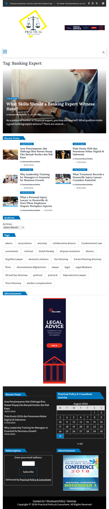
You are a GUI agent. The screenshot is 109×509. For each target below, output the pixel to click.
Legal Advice (26, 144)
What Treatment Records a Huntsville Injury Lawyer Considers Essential (88, 177)
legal (67, 267)
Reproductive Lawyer (74, 275)
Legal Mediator (84, 267)
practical (52, 275)
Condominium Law (91, 243)
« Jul (80, 443)
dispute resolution (70, 251)
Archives (7, 224)
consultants (11, 251)
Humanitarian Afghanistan (31, 267)
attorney (42, 243)
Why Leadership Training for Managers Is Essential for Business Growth (35, 177)
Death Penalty (46, 251)
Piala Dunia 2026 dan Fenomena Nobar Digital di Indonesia (88, 151)
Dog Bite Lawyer (14, 259)
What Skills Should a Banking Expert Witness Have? (50, 106)
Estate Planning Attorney (87, 259)
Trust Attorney (13, 283)
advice (8, 243)
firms (8, 267)
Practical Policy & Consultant (35, 479)
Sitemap (71, 501)
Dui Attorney (61, 259)
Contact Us (39, 501)
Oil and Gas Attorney (16, 275)
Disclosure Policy (56, 501)
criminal (28, 251)
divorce (90, 251)
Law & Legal (12, 98)
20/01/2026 (81, 188)
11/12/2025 (48, 210)
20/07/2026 (29, 165)
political (37, 275)
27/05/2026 (81, 162)
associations (25, 243)
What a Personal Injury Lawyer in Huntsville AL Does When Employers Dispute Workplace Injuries (36, 202)
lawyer (55, 267)
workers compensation (39, 283)
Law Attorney (80, 170)
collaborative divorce (64, 243)
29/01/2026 (28, 188)
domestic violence (39, 259)
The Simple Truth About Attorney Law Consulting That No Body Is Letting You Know (77, 3)
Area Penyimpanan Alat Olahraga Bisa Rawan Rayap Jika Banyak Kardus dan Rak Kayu (36, 153)
